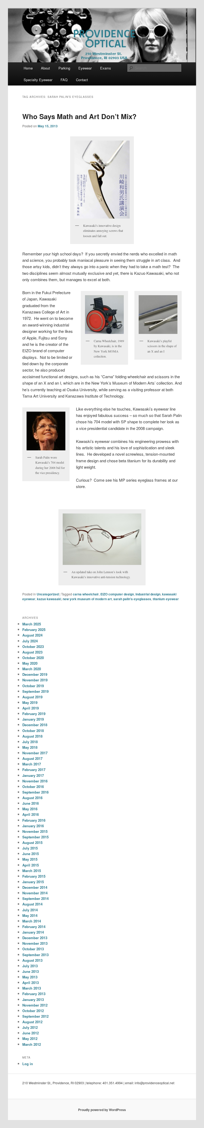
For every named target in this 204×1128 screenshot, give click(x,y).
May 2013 (29, 976)
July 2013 (30, 965)
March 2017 (31, 763)
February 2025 (33, 629)
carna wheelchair (86, 594)
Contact (82, 79)
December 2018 (34, 724)
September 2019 (35, 691)
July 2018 (30, 741)
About (45, 68)
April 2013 (30, 982)
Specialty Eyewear (38, 79)
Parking (64, 68)
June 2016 (30, 803)
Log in (27, 1063)
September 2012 (35, 1016)
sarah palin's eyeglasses (132, 598)
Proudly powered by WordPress (102, 1109)
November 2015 (35, 831)
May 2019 (29, 702)
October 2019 (33, 685)
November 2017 (35, 752)
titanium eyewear (166, 598)
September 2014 (35, 898)
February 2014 (33, 926)
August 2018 (32, 736)
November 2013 (35, 943)
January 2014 (33, 932)
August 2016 (32, 797)
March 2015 (31, 870)
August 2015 (32, 842)
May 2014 (29, 915)
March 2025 (31, 623)
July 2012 (30, 1027)
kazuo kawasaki (49, 598)
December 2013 (34, 937)
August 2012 (32, 1021)
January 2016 (33, 825)
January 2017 (33, 775)
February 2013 (33, 993)
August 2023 (32, 652)
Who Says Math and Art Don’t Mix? (79, 116)
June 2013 (30, 971)
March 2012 (31, 1044)
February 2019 (33, 713)
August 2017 (32, 758)
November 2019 (35, 679)
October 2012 (33, 1010)
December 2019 (34, 674)
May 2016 (29, 808)
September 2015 (35, 836)
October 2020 (33, 657)
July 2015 (30, 848)
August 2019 (32, 696)
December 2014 (34, 887)
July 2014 (30, 909)
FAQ (64, 79)
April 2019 (30, 708)
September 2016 (35, 792)
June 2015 (30, 853)
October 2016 (33, 786)
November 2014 (35, 892)
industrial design (147, 594)
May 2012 (29, 1038)
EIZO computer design (117, 594)
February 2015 (33, 876)
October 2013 (33, 948)
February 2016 (33, 820)
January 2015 (33, 881)
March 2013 (31, 988)
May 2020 (29, 663)
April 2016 (30, 814)
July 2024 (30, 640)
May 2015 (29, 859)
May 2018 (29, 747)
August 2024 (32, 635)
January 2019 (33, 719)
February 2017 (33, 769)
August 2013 (32, 960)
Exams (105, 68)
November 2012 (35, 1005)
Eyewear (85, 68)
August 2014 (32, 904)
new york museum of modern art (87, 598)
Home (28, 68)
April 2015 (30, 865)
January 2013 (33, 999)
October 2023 (33, 646)
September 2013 (35, 954)
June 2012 (30, 1032)
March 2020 (31, 668)
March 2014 (31, 921)
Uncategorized (48, 594)
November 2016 (35, 780)
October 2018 (33, 730)
